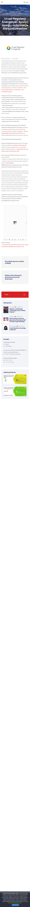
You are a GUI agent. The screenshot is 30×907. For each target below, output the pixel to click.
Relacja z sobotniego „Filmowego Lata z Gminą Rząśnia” (17, 310)
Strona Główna (15, 11)
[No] (28, 899)
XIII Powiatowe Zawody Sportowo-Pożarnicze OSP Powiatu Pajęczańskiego (17, 320)
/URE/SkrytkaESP (9, 163)
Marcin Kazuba (12, 326)
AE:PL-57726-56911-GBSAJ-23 (18, 350)
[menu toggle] (2, 2)
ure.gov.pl (8, 87)
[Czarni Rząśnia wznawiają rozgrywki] (5, 328)
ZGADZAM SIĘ (15, 904)
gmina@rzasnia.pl (14, 352)
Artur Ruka (15, 58)
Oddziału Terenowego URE (19, 145)
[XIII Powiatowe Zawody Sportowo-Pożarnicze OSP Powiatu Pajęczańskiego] (5, 319)
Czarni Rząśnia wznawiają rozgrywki (17, 328)
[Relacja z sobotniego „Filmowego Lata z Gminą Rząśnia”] (5, 309)
